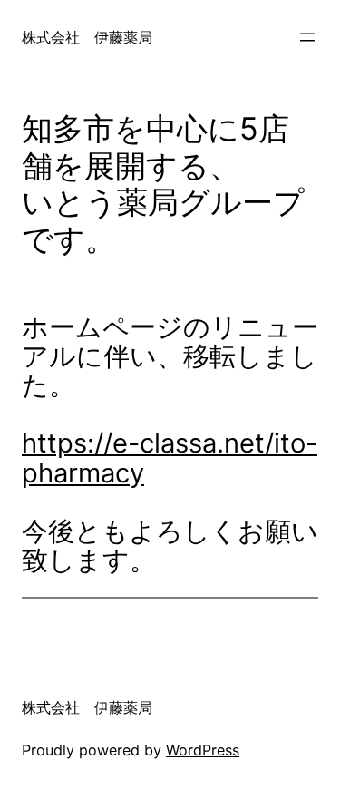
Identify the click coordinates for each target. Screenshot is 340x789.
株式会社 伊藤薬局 (87, 37)
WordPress (202, 750)
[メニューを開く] (307, 37)
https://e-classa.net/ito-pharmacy (169, 457)
